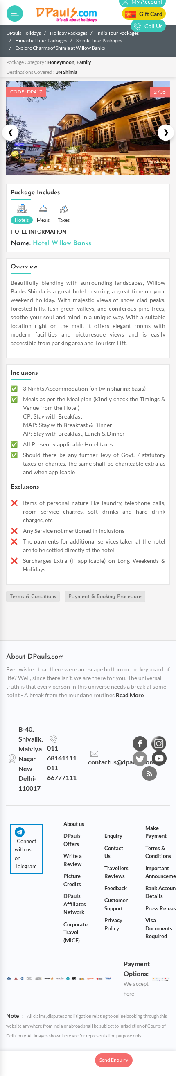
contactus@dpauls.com (121, 762)
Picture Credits (72, 880)
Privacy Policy (113, 924)
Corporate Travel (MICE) (75, 932)
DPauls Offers (72, 840)
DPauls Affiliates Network (74, 904)
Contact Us (113, 852)
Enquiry (113, 836)
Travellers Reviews (116, 872)
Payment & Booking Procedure (105, 596)
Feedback (115, 888)
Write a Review (72, 860)
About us (73, 824)
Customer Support (116, 904)
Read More (130, 695)
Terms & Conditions (33, 596)
